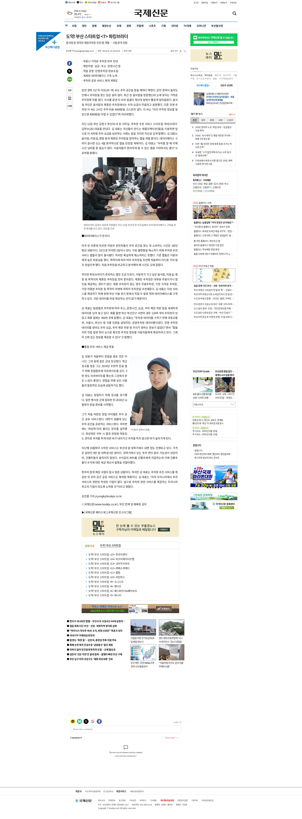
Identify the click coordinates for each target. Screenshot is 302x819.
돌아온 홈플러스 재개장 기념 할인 (209, 245)
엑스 (81, 2)
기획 (163, 26)
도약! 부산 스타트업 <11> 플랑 (104, 572)
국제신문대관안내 (136, 791)
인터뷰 (174, 26)
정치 (84, 26)
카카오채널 (92, 2)
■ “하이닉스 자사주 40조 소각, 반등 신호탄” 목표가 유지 (94, 630)
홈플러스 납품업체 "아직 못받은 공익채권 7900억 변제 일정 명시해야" (225, 222)
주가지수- (200, 428)
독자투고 (143, 800)
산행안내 (197, 187)
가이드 (198, 190)
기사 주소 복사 (69, 98)
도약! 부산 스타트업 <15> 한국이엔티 (107, 554)
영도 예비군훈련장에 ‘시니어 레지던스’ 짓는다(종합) (170, 639)
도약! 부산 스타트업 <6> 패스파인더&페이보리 (112, 591)
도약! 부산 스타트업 (110, 545)
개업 (205, 183)
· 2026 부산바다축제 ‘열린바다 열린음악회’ (212, 454)
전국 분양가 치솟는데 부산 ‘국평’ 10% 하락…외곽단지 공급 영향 (223, 304)
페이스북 (71, 2)
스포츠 (152, 26)
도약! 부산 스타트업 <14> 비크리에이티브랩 (111, 559)
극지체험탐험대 (226, 78)
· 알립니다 (197, 450)
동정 (221, 183)
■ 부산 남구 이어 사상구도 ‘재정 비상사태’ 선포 (90, 659)
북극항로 (208, 75)
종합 (195, 120)
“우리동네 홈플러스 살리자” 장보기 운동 (212, 226)
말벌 (215, 78)
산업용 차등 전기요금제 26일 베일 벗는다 (142, 639)
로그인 (196, 2)
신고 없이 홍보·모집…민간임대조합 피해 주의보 (215, 308)
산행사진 (217, 187)
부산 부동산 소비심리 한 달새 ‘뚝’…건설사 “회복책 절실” (219, 289)
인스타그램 (115, 2)
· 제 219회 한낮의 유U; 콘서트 (206, 457)
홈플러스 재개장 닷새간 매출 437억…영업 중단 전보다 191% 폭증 (223, 231)
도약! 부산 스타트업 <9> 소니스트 (106, 582)
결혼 (211, 183)
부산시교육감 (196, 75)
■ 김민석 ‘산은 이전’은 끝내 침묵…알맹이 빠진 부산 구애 (94, 654)
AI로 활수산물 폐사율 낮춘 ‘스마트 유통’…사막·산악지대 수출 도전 (202, 399)
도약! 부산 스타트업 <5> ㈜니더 (104, 595)
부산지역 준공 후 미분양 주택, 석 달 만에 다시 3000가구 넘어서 (222, 316)
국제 (119, 26)
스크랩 (69, 106)
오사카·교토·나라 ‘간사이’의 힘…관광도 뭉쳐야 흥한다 (225, 397)
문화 (129, 26)
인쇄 (69, 90)
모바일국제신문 (208, 800)
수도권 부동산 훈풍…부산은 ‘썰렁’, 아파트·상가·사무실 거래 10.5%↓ (225, 298)
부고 (226, 183)
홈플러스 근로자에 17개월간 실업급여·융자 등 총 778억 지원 (221, 235)
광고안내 (122, 800)
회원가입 (204, 2)
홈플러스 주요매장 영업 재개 (206, 249)
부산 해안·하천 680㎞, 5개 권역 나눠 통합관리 (142, 664)
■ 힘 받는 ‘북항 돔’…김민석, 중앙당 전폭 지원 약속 (91, 640)
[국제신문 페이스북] (95, 512)
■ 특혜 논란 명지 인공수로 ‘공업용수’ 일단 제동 (90, 644)
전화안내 (111, 800)
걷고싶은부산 (108, 791)
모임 (200, 183)
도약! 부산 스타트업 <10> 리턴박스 (106, 577)
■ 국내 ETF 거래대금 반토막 (81, 635)
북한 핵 (218, 75)
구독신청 (233, 2)
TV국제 (187, 26)
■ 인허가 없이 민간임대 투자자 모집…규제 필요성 (91, 649)
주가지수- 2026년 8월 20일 (205, 431)
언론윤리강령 (182, 800)
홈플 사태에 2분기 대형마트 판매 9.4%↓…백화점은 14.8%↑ (222, 253)
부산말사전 (217, 26)
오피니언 (201, 26)
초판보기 (223, 2)
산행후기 (207, 187)
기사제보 (153, 800)
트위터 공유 (69, 71)
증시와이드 (201, 416)
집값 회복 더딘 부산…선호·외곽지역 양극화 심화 (216, 285)
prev (192, 476)
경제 (94, 26)
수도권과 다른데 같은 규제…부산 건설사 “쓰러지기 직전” (219, 312)
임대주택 (227, 75)
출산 (216, 183)
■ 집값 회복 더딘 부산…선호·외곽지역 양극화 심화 (92, 625)
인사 (195, 183)
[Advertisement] (214, 344)
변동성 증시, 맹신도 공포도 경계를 (208, 419)
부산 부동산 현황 (203, 265)
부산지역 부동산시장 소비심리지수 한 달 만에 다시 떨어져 (219, 294)
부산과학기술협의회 (92, 791)
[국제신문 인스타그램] (119, 512)
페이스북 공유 (69, 63)
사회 (74, 26)
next (235, 476)
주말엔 (140, 26)
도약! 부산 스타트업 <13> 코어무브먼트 (109, 563)
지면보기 (214, 2)
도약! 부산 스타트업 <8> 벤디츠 (104, 586)
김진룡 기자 (70, 50)
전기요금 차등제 (203, 78)
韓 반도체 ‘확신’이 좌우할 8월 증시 (208, 423)
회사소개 (101, 800)
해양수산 (106, 26)
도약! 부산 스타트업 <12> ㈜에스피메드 (109, 568)
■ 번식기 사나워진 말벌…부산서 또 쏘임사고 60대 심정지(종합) (98, 621)
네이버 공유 (69, 79)
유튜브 (103, 2)
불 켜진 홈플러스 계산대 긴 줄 (207, 240)
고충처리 (194, 800)
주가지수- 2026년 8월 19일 (205, 434)
